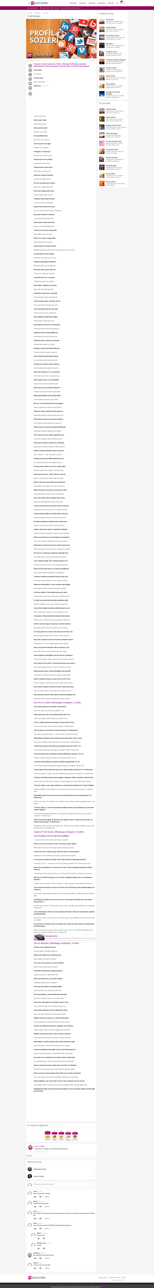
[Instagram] (30, 1156)
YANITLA (47, 1196)
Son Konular (56, 8)
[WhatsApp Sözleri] (39, 937)
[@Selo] (30, 1193)
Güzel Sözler (73, 3)
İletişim (124, 1277)
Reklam (118, 1277)
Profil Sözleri (49, 210)
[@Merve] (30, 1203)
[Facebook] (28, 1156)
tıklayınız (98, 1287)
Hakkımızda (112, 1277)
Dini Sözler (111, 3)
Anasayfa (30, 13)
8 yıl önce (40, 1223)
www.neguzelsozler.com (41, 1151)
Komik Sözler (101, 3)
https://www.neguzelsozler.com (57, 250)
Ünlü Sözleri (92, 3)
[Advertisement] (64, 100)
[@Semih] (30, 1265)
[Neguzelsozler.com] (39, 3)
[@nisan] (30, 1225)
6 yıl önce (44, 1233)
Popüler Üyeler (45, 8)
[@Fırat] (30, 1213)
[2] (30, 88)
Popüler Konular (34, 8)
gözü (47, 269)
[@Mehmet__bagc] (33, 1245)
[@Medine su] (30, 1255)
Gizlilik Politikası (103, 1277)
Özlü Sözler (82, 3)
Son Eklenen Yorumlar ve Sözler (72, 8)
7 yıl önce (40, 1191)
